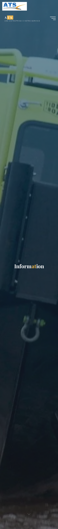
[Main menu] (53, 18)
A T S (8, 17)
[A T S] (14, 6)
